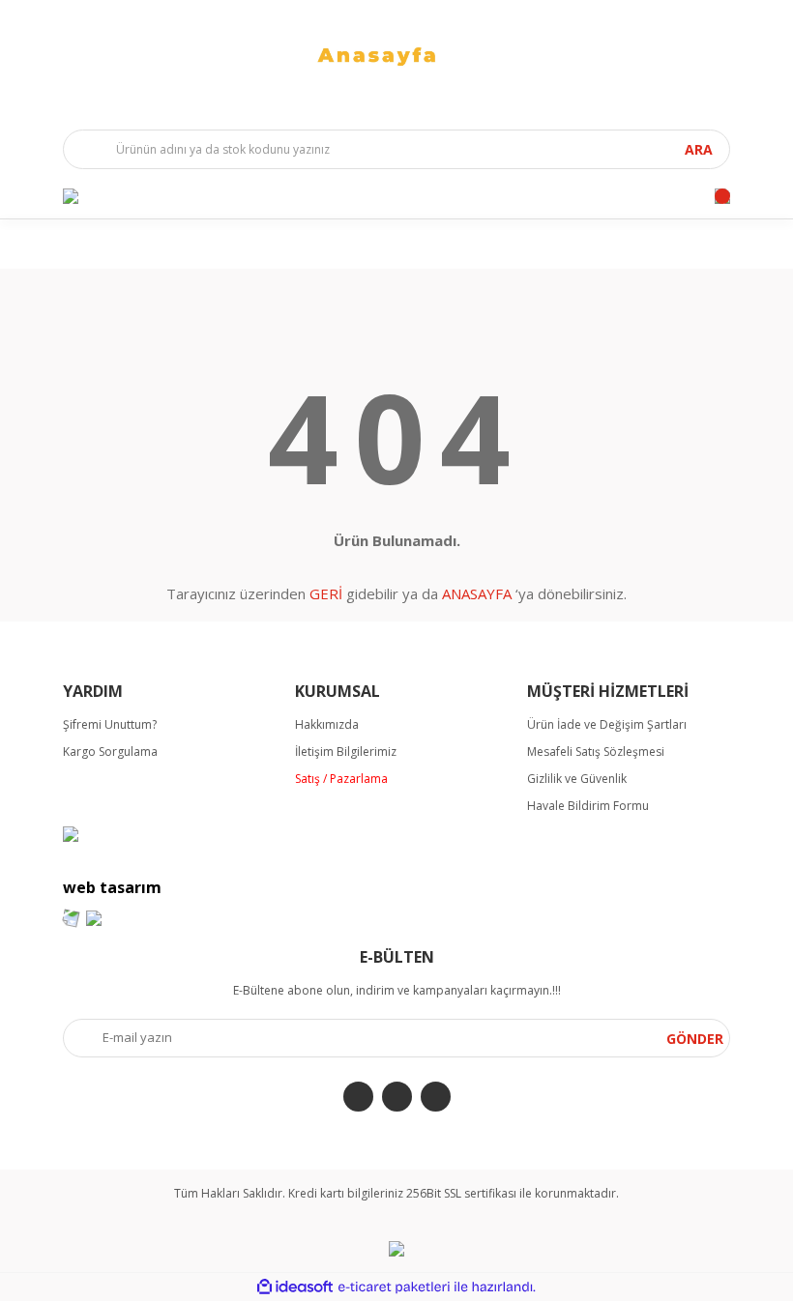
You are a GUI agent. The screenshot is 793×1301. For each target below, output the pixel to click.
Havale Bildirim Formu (588, 805)
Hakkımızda (327, 724)
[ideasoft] (295, 1287)
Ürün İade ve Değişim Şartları (607, 724)
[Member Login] (70, 196)
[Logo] (396, 55)
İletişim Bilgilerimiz (345, 751)
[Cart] (722, 196)
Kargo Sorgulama (110, 751)
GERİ (325, 593)
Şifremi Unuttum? (110, 724)
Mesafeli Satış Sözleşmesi (595, 751)
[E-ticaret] (394, 1287)
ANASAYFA (477, 593)
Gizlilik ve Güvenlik (577, 778)
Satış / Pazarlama (341, 778)
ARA (699, 149)
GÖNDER (694, 1038)
